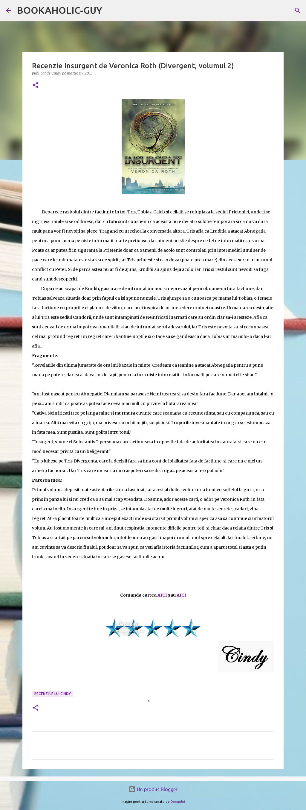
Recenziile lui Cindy (52, 694)
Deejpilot (178, 801)
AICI (162, 595)
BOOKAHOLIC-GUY (59, 10)
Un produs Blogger (157, 789)
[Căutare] (297, 10)
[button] (35, 85)
